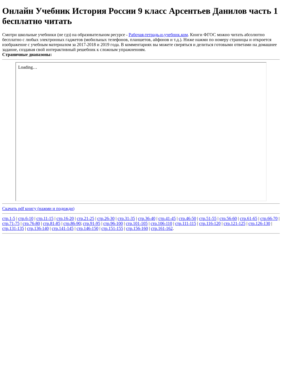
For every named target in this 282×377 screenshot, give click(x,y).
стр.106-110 (161, 223)
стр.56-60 (228, 218)
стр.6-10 (25, 218)
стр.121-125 (234, 223)
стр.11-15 (44, 218)
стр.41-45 (167, 218)
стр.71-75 (11, 223)
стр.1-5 (8, 218)
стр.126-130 (259, 223)
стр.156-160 (137, 228)
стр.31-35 (126, 218)
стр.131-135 (13, 228)
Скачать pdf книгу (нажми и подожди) (38, 208)
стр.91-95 (91, 223)
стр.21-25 (85, 218)
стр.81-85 (51, 223)
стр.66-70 (269, 218)
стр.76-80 (31, 223)
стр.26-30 (106, 218)
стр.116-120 (210, 223)
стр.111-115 (185, 223)
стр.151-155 (112, 228)
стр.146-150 (87, 228)
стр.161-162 (162, 228)
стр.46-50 (187, 218)
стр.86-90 (72, 223)
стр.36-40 (146, 218)
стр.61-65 (248, 218)
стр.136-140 (38, 228)
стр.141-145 (63, 228)
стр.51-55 (207, 218)
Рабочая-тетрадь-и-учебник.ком (158, 34)
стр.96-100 (113, 223)
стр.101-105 (137, 223)
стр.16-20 (65, 218)
